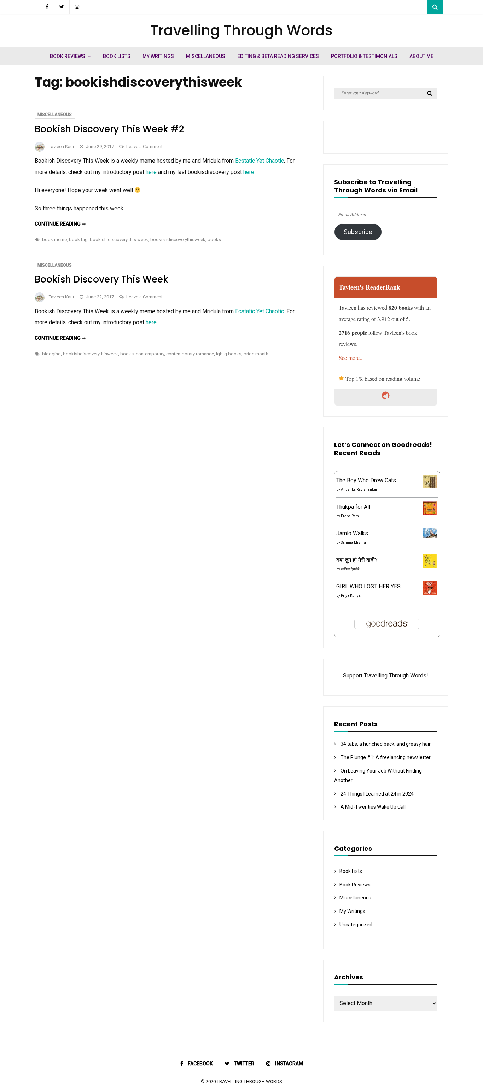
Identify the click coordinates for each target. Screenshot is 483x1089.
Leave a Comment (144, 146)
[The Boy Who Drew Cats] (430, 486)
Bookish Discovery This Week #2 (109, 129)
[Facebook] (47, 7)
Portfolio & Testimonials (364, 56)
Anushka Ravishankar (359, 489)
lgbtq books (229, 353)
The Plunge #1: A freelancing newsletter (386, 757)
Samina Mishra (353, 542)
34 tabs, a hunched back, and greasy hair (386, 744)
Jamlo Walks (352, 533)
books (214, 239)
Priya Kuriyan (352, 596)
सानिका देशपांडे (350, 569)
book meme (54, 239)
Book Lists (116, 56)
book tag (78, 239)
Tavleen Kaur (61, 146)
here (151, 172)
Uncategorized (355, 924)
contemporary (150, 353)
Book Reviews (67, 56)
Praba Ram (350, 516)
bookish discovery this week (119, 239)
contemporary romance (190, 353)
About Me (421, 56)
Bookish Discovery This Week (101, 279)
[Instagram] (77, 7)
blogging (51, 353)
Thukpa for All (353, 506)
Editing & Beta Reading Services (278, 56)
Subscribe (358, 231)
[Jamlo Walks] (430, 536)
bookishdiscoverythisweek (177, 239)
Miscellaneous (205, 56)
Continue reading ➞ (60, 223)
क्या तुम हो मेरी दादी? (357, 560)
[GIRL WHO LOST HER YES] (430, 592)
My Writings (158, 56)
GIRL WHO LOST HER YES (368, 586)
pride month (256, 353)
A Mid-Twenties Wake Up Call (373, 807)
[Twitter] (62, 7)
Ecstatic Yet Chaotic (259, 160)
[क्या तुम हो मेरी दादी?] (430, 566)
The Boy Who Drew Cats (366, 480)
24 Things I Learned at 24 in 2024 (377, 794)
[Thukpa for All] (430, 513)
